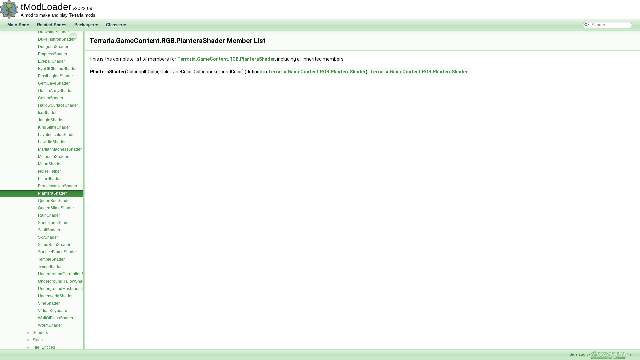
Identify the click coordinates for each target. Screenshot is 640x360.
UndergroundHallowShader (63, 281)
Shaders (40, 332)
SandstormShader (54, 222)
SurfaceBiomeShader (57, 252)
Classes (114, 24)
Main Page (18, 24)
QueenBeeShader (54, 200)
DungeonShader (53, 46)
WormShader (50, 325)
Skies (38, 340)
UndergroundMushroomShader (66, 288)
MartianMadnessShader (60, 149)
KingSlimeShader (54, 127)
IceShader (47, 112)
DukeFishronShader (56, 39)
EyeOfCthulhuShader (57, 68)
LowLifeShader (52, 142)
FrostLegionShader (55, 76)
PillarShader (49, 178)
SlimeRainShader (54, 244)
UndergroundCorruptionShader (66, 274)
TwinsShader (50, 266)
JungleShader (51, 120)
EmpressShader (52, 54)
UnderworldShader (55, 296)
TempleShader (51, 259)
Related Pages (51, 24)
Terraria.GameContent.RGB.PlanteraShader (226, 59)
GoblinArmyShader (55, 90)
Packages (84, 24)
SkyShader (48, 237)
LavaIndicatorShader (57, 134)
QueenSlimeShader (56, 208)
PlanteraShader (52, 193)
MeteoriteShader (53, 156)
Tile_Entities (44, 347)
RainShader (49, 215)
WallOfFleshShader (55, 318)
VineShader (49, 303)
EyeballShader (51, 61)
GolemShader (50, 98)
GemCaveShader (54, 83)
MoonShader (50, 164)
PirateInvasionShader (57, 186)
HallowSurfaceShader (58, 105)
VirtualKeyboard (52, 310)
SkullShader (49, 230)
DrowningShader (53, 32)
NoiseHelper (49, 171)
